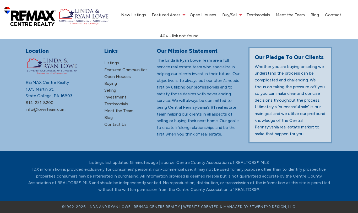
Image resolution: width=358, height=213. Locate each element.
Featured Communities (126, 69)
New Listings (133, 14)
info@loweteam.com (46, 109)
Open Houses (203, 14)
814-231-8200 (39, 102)
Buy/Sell (229, 14)
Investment (115, 97)
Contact (333, 14)
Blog (315, 14)
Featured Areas (166, 14)
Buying (110, 83)
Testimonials (258, 14)
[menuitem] (133, 15)
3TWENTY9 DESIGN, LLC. (272, 207)
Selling (110, 90)
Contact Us (115, 124)
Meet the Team (290, 14)
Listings (111, 62)
